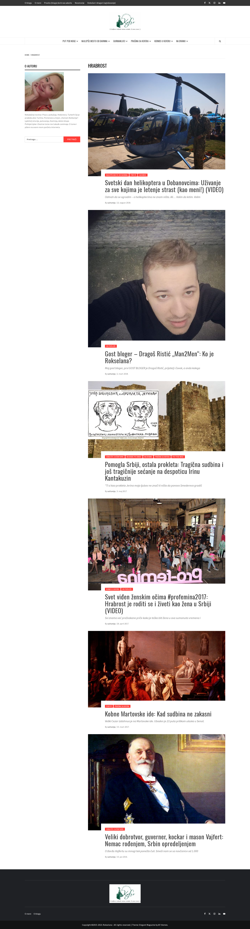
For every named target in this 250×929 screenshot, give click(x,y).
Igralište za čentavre (115, 457)
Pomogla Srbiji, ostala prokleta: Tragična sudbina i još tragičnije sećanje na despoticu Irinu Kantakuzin (164, 471)
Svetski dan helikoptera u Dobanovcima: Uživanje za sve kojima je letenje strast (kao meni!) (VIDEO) (164, 186)
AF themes (163, 925)
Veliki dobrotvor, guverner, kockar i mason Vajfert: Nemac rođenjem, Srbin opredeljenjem (164, 840)
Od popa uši (110, 346)
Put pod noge (69, 41)
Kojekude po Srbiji (134, 457)
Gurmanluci (119, 41)
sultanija (112, 202)
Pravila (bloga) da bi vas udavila (58, 3)
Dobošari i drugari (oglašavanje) (101, 3)
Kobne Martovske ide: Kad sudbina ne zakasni (158, 713)
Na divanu (181, 41)
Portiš (133, 175)
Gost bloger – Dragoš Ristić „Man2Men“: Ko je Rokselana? (159, 357)
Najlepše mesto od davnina (94, 41)
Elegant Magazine (147, 925)
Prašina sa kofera (140, 41)
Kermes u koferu (162, 41)
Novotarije (79, 3)
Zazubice (142, 175)
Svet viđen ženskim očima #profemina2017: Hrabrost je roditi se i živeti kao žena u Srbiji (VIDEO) (158, 603)
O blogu (28, 3)
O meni (38, 3)
